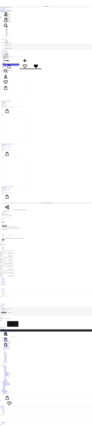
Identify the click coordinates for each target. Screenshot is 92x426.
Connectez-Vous (2, 407)
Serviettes (4, 388)
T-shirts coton (6, 340)
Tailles (2, 56)
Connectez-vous (3, 312)
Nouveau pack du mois (46, 6)
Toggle (3, 114)
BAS (3, 377)
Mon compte (3, 288)
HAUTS (4, 370)
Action (5, 369)
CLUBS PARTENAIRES (4, 390)
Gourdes (4, 387)
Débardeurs (6, 339)
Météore (5, 359)
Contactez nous (3, 281)
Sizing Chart (3, 279)
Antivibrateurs (4, 385)
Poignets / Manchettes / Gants (6, 383)
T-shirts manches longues (7, 343)
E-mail (3, 237)
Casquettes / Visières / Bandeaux (6, 384)
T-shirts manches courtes (7, 372)
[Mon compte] (5, 16)
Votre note (3, 229)
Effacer (4, 57)
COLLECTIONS (5, 366)
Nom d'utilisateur (3, 308)
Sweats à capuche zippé (7, 346)
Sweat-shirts (6, 374)
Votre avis (3, 234)
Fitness (5, 367)
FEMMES (3, 365)
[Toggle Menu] (0, 10)
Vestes (5, 347)
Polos (5, 342)
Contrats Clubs (4, 392)
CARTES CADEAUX (5, 381)
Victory (5, 358)
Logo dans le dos (3, 187)
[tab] (47, 211)
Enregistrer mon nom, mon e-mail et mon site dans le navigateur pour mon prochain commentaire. (13, 238)
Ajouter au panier (11, 65)
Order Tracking (3, 278)
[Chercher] (9, 336)
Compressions (6, 361)
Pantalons (6, 380)
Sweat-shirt (6, 344)
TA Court (6, 355)
